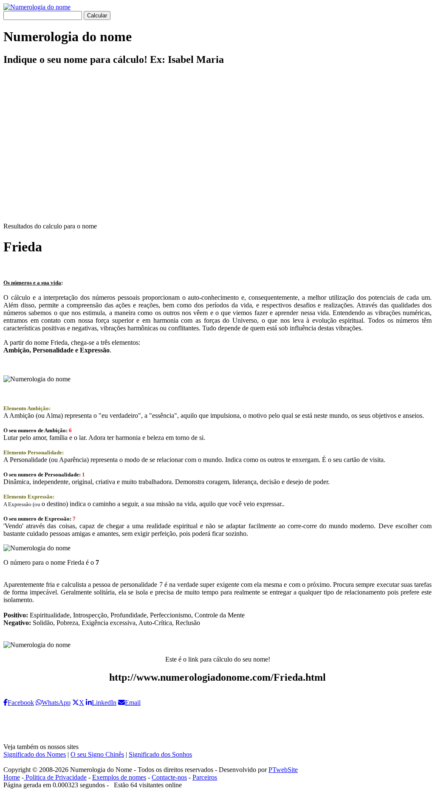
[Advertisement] (217, 151)
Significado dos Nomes (34, 754)
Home (11, 777)
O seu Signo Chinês (97, 754)
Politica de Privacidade (55, 777)
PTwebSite (283, 769)
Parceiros (204, 777)
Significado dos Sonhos (160, 754)
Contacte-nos (169, 777)
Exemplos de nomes (119, 777)
